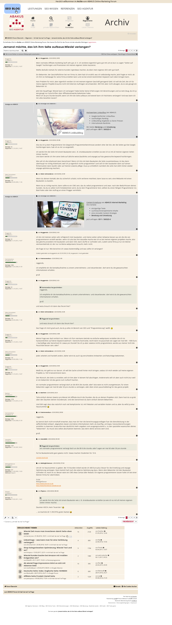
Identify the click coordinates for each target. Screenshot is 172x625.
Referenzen (68, 8)
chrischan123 (30, 545)
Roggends (53, 253)
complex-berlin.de (42, 458)
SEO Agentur (85, 8)
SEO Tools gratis (111, 606)
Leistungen (35, 8)
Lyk (99, 576)
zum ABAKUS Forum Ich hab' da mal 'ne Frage (19, 592)
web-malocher (103, 555)
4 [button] (134, 50)
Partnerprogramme (53, 560)
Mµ (99, 540)
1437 (12, 445)
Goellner (101, 531)
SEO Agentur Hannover (31, 606)
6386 (12, 265)
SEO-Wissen (51, 8)
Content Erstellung (93, 202)
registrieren (92, 42)
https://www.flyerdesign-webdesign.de (48, 486)
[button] (137, 50)
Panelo (100, 548)
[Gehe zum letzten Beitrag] (105, 531)
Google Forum (53, 573)
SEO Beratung (84, 606)
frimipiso (29, 552)
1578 (12, 399)
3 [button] (131, 50)
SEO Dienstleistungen (63, 606)
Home (32, 20)
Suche (51, 20)
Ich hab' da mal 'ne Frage (57, 536)
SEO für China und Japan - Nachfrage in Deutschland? (118, 54)
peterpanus (30, 578)
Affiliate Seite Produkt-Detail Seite (39, 576)
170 (12, 180)
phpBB (115, 598)
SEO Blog (41, 606)
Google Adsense (57, 568)
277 (12, 470)
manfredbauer (31, 568)
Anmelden (69, 27)
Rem (99, 563)
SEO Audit (102, 606)
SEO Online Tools (50, 606)
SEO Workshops (74, 606)
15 (11, 497)
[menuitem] (131, 33)
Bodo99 (28, 560)
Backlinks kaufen (94, 606)
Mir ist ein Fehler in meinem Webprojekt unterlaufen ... (23, 54)
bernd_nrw (29, 536)
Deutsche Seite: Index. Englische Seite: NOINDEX (45, 571)
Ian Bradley (133, 596)
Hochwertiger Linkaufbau (96, 112)
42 (11, 65)
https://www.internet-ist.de (44, 484)
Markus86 (29, 573)
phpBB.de (134, 600)
